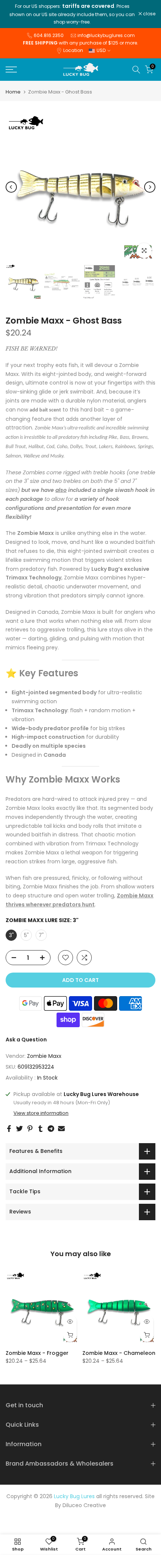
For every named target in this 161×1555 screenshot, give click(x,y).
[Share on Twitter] (19, 1128)
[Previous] (11, 187)
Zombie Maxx (44, 1056)
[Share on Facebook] (9, 1128)
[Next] (149, 187)
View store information (41, 1113)
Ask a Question (26, 1039)
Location (73, 50)
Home (13, 91)
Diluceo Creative (84, 1505)
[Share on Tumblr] (40, 1128)
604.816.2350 (49, 35)
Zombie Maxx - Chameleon (118, 1353)
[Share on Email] (61, 1128)
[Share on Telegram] (51, 1128)
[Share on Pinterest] (30, 1128)
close (148, 14)
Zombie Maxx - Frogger (37, 1353)
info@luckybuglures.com (106, 35)
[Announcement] (72, 14)
